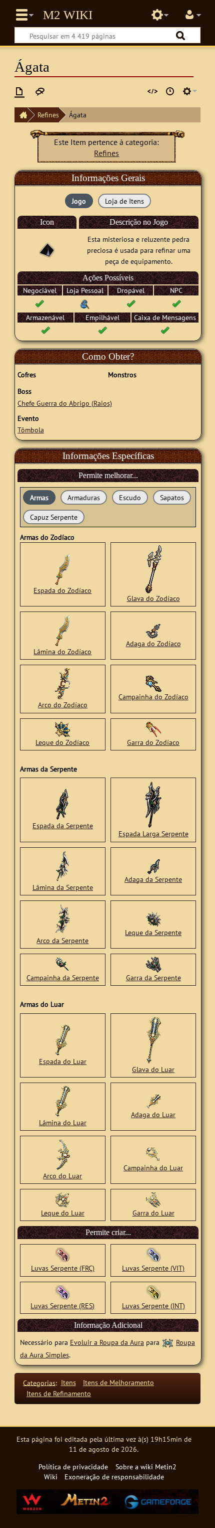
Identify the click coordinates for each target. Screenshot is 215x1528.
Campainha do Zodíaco (153, 696)
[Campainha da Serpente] (62, 964)
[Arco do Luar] (62, 1154)
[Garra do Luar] (154, 1199)
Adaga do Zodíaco (153, 643)
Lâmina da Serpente (62, 887)
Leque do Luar (62, 1212)
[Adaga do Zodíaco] (154, 630)
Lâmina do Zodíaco (63, 651)
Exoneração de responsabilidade (114, 1476)
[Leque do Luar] (62, 1199)
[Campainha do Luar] (154, 1154)
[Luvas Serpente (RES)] (62, 1291)
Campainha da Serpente (62, 977)
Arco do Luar (62, 1175)
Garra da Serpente (153, 977)
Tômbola (31, 429)
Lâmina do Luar (62, 1122)
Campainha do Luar (153, 1167)
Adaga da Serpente (153, 879)
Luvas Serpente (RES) (62, 1305)
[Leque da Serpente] (154, 918)
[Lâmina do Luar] (62, 1101)
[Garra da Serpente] (154, 964)
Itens (68, 1382)
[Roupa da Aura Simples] (168, 1342)
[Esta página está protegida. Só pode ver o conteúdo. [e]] (153, 91)
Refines (48, 114)
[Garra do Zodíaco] (154, 728)
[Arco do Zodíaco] (62, 683)
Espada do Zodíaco (63, 590)
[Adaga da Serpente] (154, 865)
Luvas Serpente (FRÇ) (62, 1268)
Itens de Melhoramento (118, 1382)
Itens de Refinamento (58, 1393)
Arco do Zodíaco (63, 704)
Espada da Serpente (62, 825)
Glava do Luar (153, 1069)
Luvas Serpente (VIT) (153, 1268)
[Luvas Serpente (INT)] (154, 1291)
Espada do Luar (62, 1061)
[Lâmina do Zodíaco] (62, 630)
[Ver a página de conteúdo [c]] (19, 91)
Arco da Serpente (62, 940)
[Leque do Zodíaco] (62, 728)
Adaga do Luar (153, 1114)
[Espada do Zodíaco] (62, 568)
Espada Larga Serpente (153, 833)
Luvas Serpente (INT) (153, 1305)
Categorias (39, 1382)
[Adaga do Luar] (154, 1101)
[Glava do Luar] (154, 1039)
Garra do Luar (153, 1212)
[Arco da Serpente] (62, 918)
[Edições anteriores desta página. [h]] (170, 91)
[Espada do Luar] (62, 1039)
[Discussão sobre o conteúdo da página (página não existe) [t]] (40, 91)
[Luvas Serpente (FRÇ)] (62, 1254)
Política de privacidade (73, 1466)
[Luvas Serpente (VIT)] (154, 1254)
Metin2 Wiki (67, 15)
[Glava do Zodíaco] (154, 568)
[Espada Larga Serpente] (154, 804)
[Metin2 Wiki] (21, 114)
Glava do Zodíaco (153, 598)
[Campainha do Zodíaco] (154, 683)
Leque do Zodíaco (63, 742)
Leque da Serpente (153, 932)
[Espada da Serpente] (62, 804)
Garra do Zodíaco (153, 742)
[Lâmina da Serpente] (62, 865)
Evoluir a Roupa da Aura (107, 1342)
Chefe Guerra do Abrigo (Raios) (65, 403)
